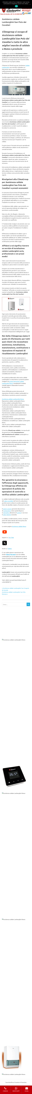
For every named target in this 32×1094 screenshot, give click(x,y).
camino (19, 512)
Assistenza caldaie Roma (19, 526)
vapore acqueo (7, 509)
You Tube (11, 537)
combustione (7, 511)
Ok (16, 6)
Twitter (10, 548)
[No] (30, 4)
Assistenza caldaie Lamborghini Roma (13, 399)
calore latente (7, 514)
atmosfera (6, 512)
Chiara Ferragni (11, 554)
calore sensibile (8, 501)
